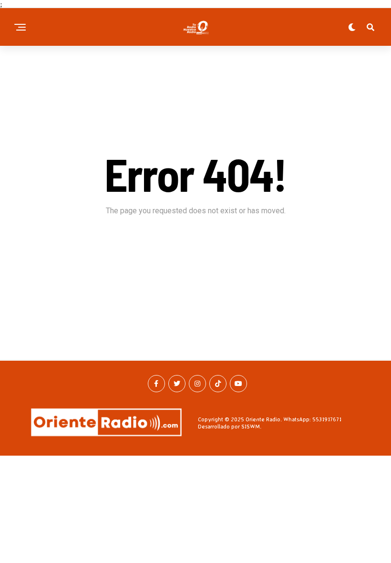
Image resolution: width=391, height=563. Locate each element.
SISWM (250, 426)
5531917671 (326, 419)
